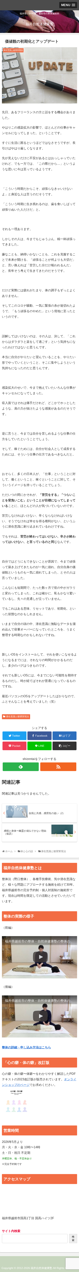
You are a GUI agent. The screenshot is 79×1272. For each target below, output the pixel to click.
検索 (73, 1238)
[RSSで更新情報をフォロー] (58, 766)
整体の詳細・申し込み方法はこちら (26, 1047)
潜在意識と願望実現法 (17, 716)
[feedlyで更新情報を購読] (21, 766)
